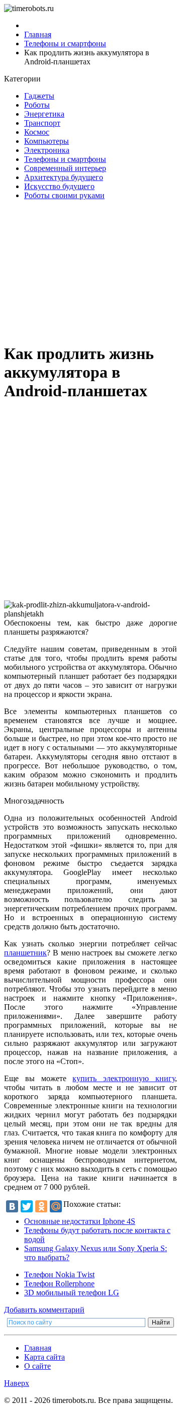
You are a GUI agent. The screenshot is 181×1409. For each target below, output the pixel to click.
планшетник (25, 952)
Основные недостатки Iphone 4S (79, 1221)
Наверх (16, 1383)
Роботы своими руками (64, 195)
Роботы (37, 105)
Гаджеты (39, 96)
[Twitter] (27, 1206)
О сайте (37, 1366)
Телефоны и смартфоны (65, 159)
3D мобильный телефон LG (71, 1292)
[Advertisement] (90, 271)
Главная (37, 1348)
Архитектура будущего (63, 177)
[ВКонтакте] (12, 1206)
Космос (36, 132)
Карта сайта (44, 1357)
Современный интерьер (65, 168)
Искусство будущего (59, 186)
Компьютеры (46, 141)
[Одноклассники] (41, 1206)
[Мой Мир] (56, 1206)
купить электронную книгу (123, 1078)
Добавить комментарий (44, 1309)
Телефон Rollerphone (59, 1283)
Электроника (46, 150)
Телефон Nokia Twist (59, 1274)
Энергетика (44, 114)
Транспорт (42, 123)
